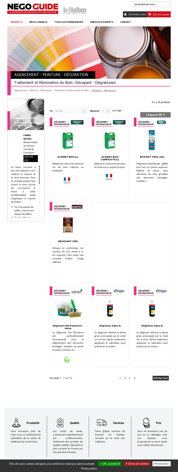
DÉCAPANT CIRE (68, 241)
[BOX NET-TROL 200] (152, 140)
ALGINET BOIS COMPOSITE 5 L (110, 158)
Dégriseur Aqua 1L (110, 326)
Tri (51, 111)
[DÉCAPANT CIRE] (68, 224)
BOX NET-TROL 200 (152, 157)
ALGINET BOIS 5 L (68, 157)
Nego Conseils (38, 22)
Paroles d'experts (101, 22)
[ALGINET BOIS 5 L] (68, 140)
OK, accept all (111, 463)
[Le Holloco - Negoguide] (32, 6)
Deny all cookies (138, 463)
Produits (16, 22)
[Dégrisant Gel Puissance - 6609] (68, 309)
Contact (125, 22)
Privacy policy (89, 468)
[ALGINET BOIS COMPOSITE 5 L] (110, 140)
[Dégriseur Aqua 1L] (110, 309)
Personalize (161, 463)
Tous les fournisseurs (68, 22)
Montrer (95, 111)
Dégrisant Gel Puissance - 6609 (68, 327)
